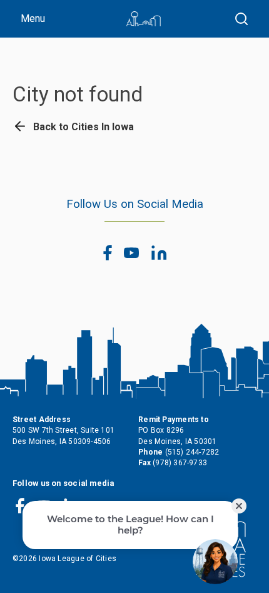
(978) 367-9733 (180, 462)
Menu (33, 18)
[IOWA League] (143, 18)
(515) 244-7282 (192, 452)
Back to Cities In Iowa (82, 127)
